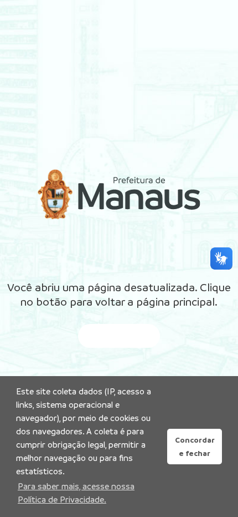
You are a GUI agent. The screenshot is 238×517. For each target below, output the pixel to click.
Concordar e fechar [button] (195, 446)
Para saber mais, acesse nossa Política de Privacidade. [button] (76, 493)
